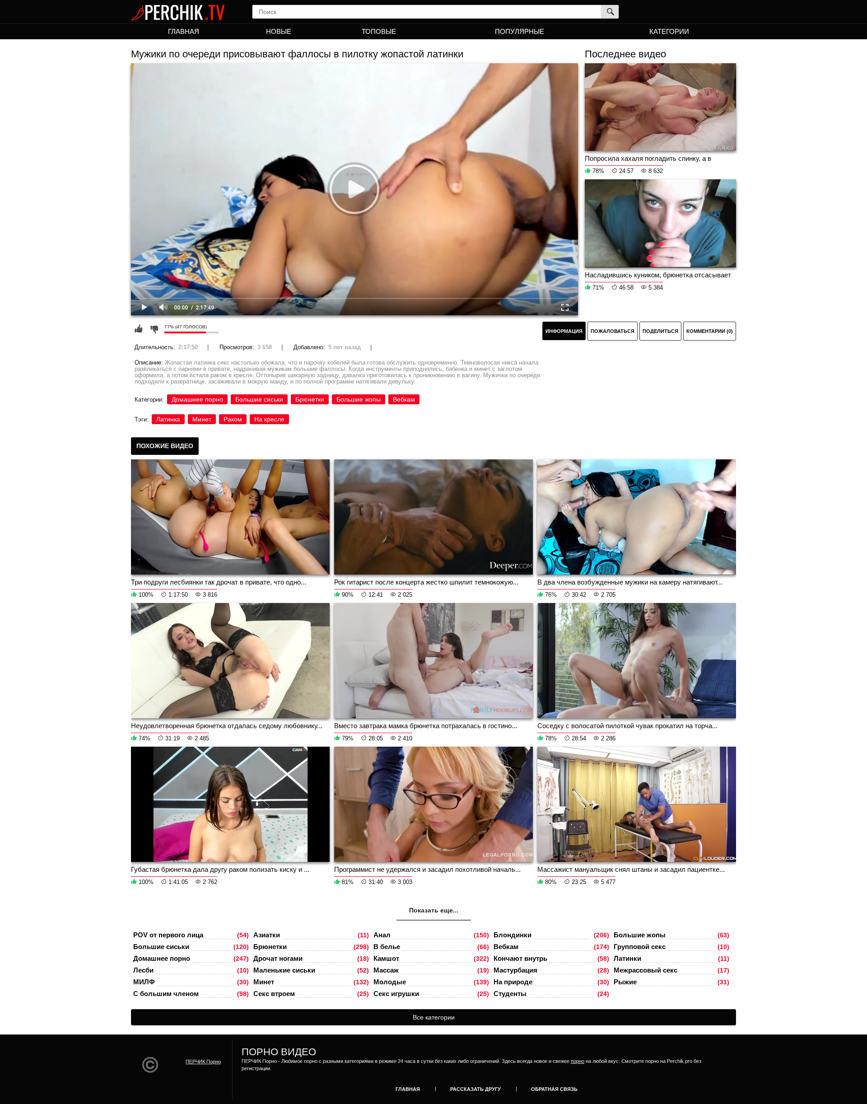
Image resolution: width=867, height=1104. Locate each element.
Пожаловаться (612, 331)
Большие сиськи (259, 399)
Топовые (379, 31)
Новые (278, 31)
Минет (201, 419)
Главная (183, 31)
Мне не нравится (154, 329)
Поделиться (660, 331)
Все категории (434, 1017)
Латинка (168, 419)
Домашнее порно (197, 399)
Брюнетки (309, 399)
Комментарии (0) (709, 331)
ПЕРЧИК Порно (203, 1061)
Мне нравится (138, 329)
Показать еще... (433, 910)
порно (577, 1061)
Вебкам (404, 399)
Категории (669, 31)
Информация (564, 331)
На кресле (269, 419)
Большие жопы (358, 399)
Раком (233, 419)
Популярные (519, 31)
